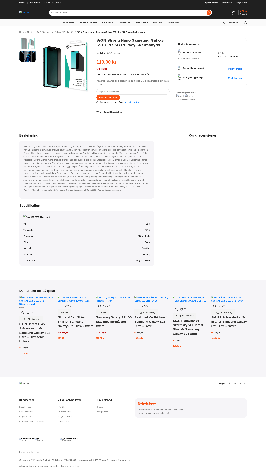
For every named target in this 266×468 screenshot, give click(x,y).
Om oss (99, 407)
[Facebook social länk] (230, 383)
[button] (31, 319)
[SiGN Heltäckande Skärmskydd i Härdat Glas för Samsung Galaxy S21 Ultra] (190, 300)
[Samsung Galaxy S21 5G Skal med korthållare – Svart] (114, 299)
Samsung (46, 32)
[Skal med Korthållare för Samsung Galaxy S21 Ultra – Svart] (152, 299)
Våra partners (102, 412)
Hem (21, 32)
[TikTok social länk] (245, 383)
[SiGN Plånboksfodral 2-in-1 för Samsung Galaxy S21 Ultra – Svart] (229, 299)
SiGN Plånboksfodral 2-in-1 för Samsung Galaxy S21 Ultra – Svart (229, 322)
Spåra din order (26, 412)
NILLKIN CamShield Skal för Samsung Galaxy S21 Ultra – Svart (75, 322)
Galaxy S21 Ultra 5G (63, 32)
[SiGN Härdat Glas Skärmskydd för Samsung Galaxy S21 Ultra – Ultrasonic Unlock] (37, 300)
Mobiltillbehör (33, 32)
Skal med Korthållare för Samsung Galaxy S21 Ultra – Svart (152, 322)
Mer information (235, 78)
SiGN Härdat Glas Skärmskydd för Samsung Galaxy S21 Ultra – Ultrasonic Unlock (34, 332)
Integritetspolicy (65, 416)
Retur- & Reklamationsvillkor (31, 421)
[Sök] (209, 12)
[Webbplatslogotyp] (25, 12)
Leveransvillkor (64, 412)
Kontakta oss (25, 407)
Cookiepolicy (63, 421)
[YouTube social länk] (240, 383)
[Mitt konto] (245, 22)
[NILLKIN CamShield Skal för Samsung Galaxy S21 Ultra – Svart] (75, 299)
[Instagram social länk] (235, 383)
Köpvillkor (62, 407)
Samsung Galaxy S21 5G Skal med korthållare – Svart (114, 322)
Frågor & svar (25, 416)
